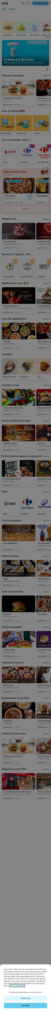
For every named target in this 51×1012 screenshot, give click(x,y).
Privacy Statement (17, 986)
